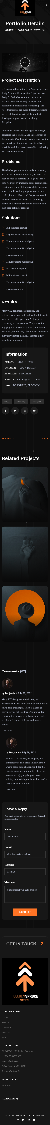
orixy (9, 30)
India (4, 1037)
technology (21, 402)
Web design (10, 512)
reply (11, 730)
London (5, 1017)
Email (8, 847)
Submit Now (25, 912)
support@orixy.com (10, 1061)
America (5, 1022)
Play (25, 62)
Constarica (6, 1027)
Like (4, 730)
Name (7, 829)
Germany (6, 1032)
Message (9, 882)
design (6, 402)
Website (9, 864)
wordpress (37, 402)
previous (8, 439)
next (45, 439)
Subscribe (9, 1099)
